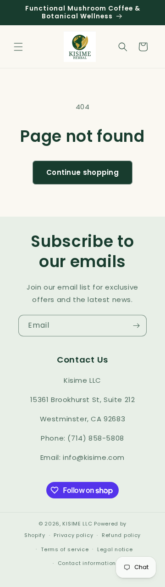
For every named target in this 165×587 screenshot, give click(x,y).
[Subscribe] (136, 325)
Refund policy (121, 535)
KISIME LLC (77, 523)
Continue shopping (82, 172)
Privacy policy (73, 535)
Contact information (87, 563)
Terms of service (64, 549)
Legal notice (114, 549)
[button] (18, 47)
